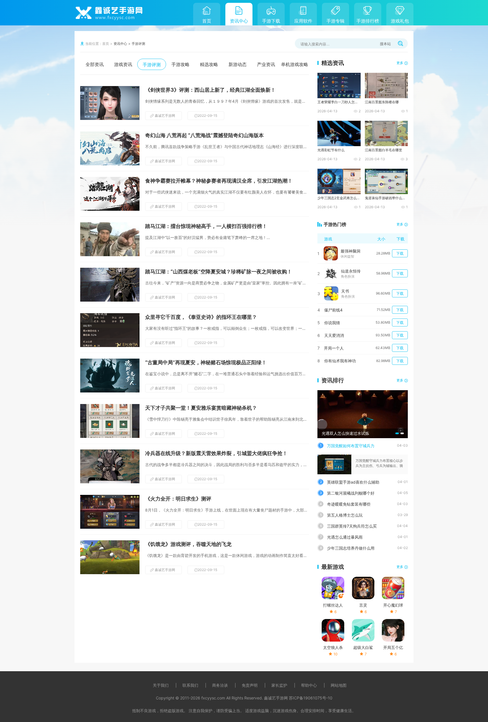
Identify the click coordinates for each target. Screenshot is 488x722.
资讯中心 (239, 21)
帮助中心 (309, 685)
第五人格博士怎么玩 (345, 515)
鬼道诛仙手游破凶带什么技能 (386, 198)
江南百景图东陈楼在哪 (382, 102)
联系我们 (190, 685)
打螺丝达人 (333, 605)
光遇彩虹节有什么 (331, 150)
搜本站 (385, 43)
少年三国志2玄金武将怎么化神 (338, 198)
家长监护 (279, 685)
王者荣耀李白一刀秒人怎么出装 (338, 102)
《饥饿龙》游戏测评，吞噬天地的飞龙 (188, 544)
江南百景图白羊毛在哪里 (383, 150)
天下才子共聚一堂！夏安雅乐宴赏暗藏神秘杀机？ (201, 408)
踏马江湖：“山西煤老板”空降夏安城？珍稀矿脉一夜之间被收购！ (218, 272)
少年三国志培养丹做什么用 (350, 548)
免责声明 (250, 685)
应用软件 (303, 21)
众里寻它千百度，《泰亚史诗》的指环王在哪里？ (201, 317)
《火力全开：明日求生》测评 (178, 499)
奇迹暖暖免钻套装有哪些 (349, 504)
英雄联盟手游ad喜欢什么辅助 (353, 482)
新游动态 (237, 64)
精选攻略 (209, 64)
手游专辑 (335, 21)
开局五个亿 (393, 647)
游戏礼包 (400, 21)
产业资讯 (266, 64)
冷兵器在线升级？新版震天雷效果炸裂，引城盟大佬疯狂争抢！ (216, 453)
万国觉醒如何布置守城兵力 (350, 445)
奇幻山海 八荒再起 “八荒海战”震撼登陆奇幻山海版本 (204, 135)
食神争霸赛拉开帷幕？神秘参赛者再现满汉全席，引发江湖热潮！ (219, 181)
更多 (399, 63)
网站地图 (339, 685)
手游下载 (271, 21)
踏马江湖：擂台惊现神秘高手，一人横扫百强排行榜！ (206, 226)
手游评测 (138, 43)
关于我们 (161, 685)
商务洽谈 (220, 685)
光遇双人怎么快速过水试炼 (345, 433)
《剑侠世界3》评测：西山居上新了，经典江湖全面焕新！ (210, 90)
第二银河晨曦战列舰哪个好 (350, 493)
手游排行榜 (367, 21)
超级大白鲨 (363, 647)
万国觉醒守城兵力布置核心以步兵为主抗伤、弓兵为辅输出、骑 (379, 463)
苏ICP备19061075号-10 (310, 697)
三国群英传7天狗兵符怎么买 (352, 526)
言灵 (363, 605)
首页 (206, 21)
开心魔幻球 (393, 605)
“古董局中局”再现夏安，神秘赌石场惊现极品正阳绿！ (206, 362)
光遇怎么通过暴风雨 (345, 537)
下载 (400, 253)
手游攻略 (180, 64)
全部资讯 (95, 64)
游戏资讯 (123, 64)
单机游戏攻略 (294, 64)
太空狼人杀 (333, 647)
